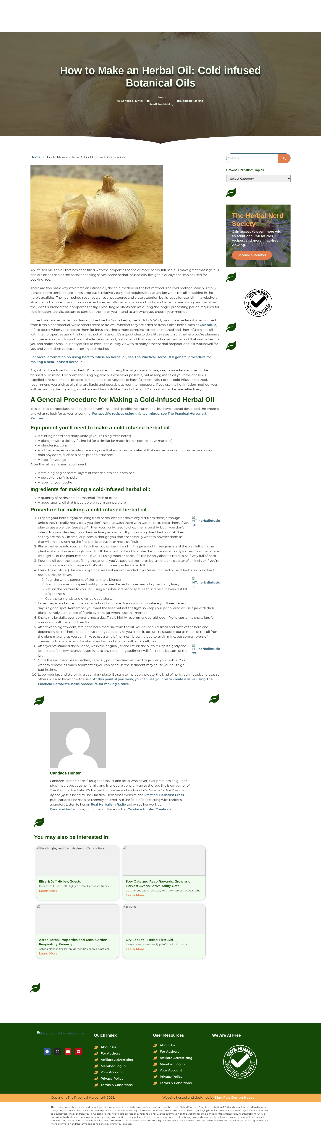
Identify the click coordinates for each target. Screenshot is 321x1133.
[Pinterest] (78, 1051)
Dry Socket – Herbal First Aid (149, 940)
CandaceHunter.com (67, 809)
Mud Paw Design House (234, 1097)
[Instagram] (57, 1051)
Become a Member (251, 255)
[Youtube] (68, 1051)
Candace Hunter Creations (149, 809)
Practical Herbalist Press (164, 795)
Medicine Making (162, 104)
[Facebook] (47, 1051)
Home (35, 157)
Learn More (48, 891)
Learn (162, 97)
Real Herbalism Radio (108, 804)
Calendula (208, 325)
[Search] (284, 158)
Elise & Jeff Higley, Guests (60, 881)
